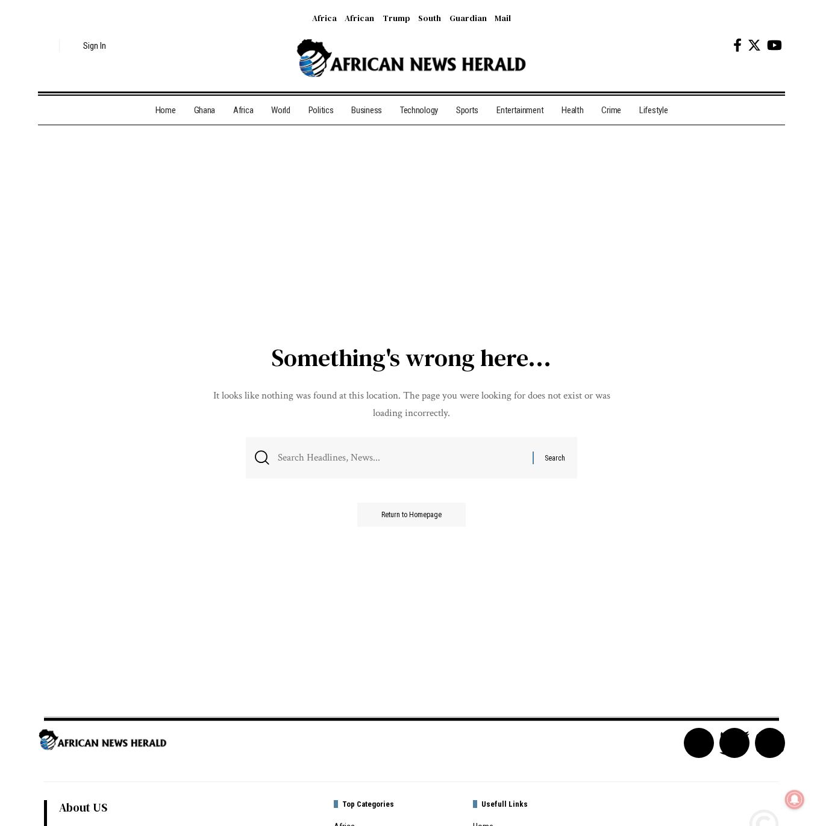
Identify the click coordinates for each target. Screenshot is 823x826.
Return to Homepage (411, 515)
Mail (503, 18)
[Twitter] (754, 45)
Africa (324, 18)
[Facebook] (737, 45)
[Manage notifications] (794, 799)
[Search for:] (401, 458)
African (359, 18)
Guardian (468, 18)
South (429, 18)
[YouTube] (774, 45)
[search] (47, 46)
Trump (396, 18)
